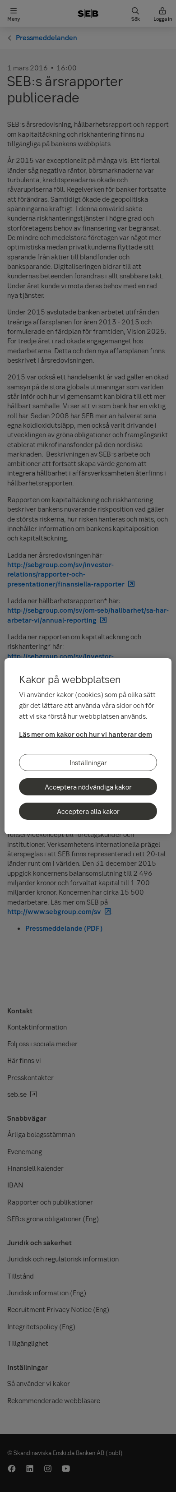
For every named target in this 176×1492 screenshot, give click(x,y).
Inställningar (88, 762)
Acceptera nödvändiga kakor (88, 786)
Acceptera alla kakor (88, 811)
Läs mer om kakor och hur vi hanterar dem (85, 734)
